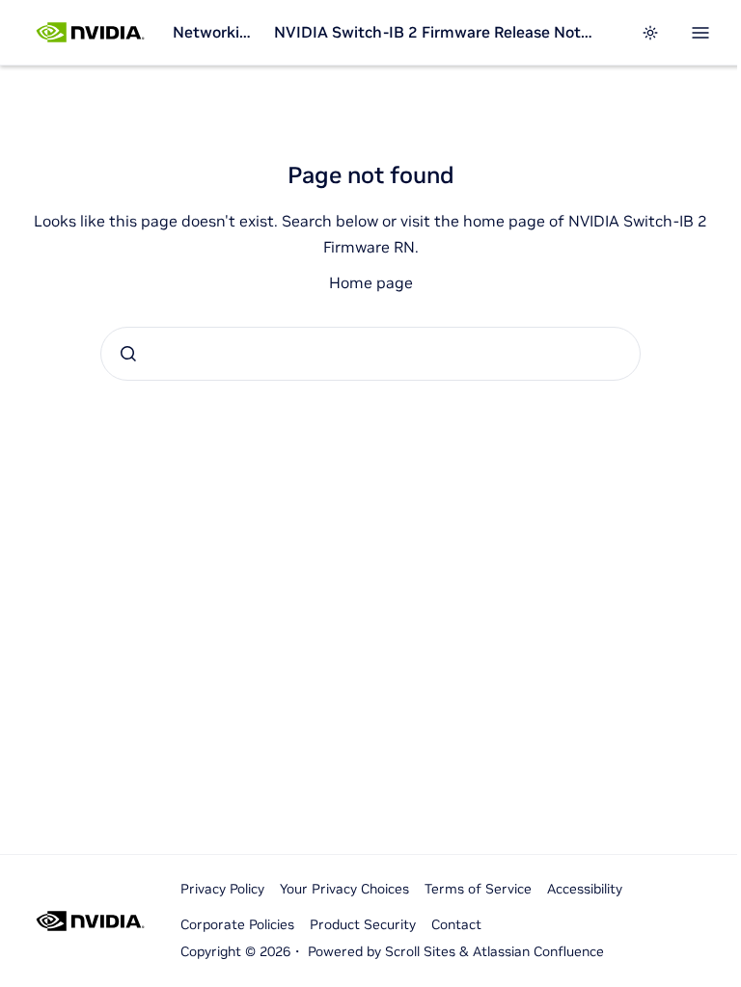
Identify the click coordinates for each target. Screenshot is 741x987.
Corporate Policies (237, 924)
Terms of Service (478, 888)
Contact (456, 924)
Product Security (363, 924)
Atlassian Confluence (538, 951)
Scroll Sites (420, 951)
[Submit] (128, 353)
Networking (215, 31)
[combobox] (370, 354)
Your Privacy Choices (344, 888)
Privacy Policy (222, 888)
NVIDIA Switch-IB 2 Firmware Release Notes (434, 31)
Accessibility (584, 888)
